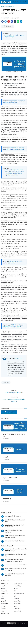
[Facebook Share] (2, 21)
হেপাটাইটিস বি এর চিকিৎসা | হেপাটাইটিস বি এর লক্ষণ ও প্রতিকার (13, 326)
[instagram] (15, 2)
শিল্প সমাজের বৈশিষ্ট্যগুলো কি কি (10, 478)
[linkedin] (18, 2)
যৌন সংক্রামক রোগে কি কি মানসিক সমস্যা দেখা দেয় (13, 262)
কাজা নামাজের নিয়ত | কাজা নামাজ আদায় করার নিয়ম (15, 565)
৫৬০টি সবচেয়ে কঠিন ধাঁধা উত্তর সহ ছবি (13, 516)
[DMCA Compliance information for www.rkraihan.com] (11, 623)
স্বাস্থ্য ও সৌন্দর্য (6, 382)
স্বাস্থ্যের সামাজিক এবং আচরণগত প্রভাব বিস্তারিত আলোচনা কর (14, 102)
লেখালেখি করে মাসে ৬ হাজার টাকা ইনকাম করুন (15, 541)
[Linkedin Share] (12, 21)
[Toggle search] (23, 2)
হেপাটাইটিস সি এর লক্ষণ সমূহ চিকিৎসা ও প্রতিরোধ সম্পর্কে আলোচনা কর (13, 149)
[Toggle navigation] (26, 2)
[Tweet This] (5, 21)
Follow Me (18, 359)
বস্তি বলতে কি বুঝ (7, 499)
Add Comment (10, 412)
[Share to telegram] (21, 21)
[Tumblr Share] (15, 21)
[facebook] (13, 2)
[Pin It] (8, 21)
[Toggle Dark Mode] (21, 2)
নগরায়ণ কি (5, 457)
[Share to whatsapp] (18, 21)
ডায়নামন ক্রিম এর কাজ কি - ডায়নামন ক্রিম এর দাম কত (14, 36)
